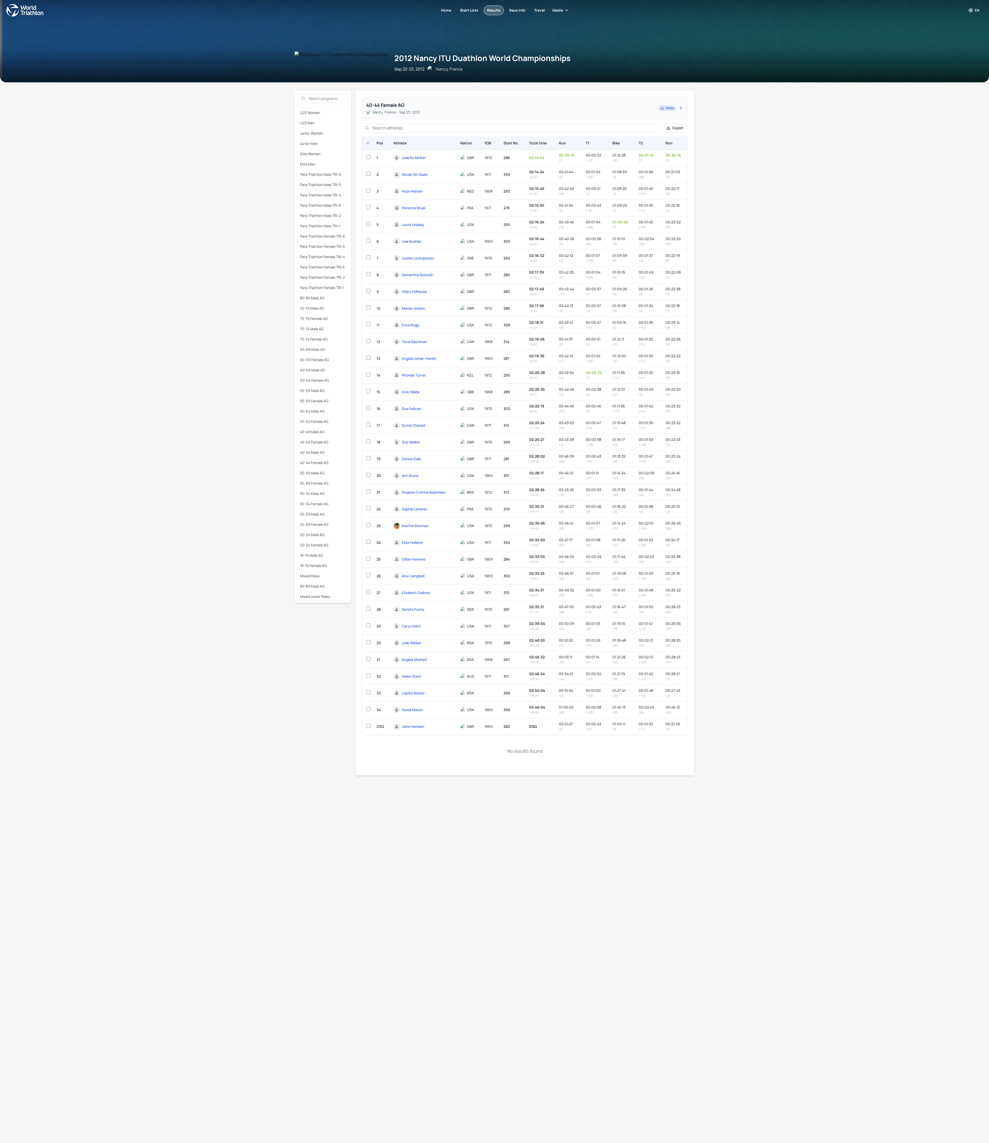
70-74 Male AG (312, 328)
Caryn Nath (411, 626)
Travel (539, 10)
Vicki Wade (411, 391)
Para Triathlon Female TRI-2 (322, 277)
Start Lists (469, 10)
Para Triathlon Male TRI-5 (320, 184)
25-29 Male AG (312, 514)
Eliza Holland (412, 542)
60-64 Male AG (312, 370)
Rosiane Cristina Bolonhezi (423, 492)
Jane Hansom (413, 726)
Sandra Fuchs (413, 609)
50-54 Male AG (312, 411)
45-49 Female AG (314, 442)
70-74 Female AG (314, 339)
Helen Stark (411, 676)
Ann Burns (410, 475)
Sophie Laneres (414, 509)
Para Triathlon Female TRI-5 (322, 246)
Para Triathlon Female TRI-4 (322, 256)
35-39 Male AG (312, 472)
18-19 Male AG (311, 555)
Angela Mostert (414, 659)
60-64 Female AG (314, 380)
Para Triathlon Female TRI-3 (322, 267)
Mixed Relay (310, 575)
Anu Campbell (413, 575)
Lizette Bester (413, 693)
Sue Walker (411, 442)
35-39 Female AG (314, 483)
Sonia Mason (412, 709)
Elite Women (310, 153)
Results (493, 10)
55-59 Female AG (314, 400)
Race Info (517, 10)
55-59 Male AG (312, 390)
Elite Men (307, 164)
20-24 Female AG (314, 545)
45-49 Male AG (312, 431)
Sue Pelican (411, 408)
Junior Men (309, 143)
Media (557, 10)
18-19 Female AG (313, 565)
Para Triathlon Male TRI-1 (320, 225)
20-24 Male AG (312, 534)
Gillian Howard (413, 559)
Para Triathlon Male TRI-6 (320, 174)
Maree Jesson (413, 308)
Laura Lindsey (413, 224)
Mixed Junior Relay (315, 596)
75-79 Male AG (312, 308)
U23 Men (307, 122)
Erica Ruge (410, 324)
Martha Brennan (415, 525)
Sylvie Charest (414, 425)
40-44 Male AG (312, 452)
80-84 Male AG (312, 297)
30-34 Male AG (312, 493)
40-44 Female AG (314, 462)
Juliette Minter (414, 157)
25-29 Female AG (314, 524)
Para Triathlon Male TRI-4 (320, 195)
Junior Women (311, 133)
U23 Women (310, 112)
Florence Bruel (413, 207)
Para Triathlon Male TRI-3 (320, 205)
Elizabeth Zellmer (416, 592)
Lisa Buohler (412, 241)
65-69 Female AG (314, 359)
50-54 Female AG (314, 421)
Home (446, 10)
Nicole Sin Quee (415, 174)
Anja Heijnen (412, 191)
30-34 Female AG (314, 503)
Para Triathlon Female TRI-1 (322, 287)
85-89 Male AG (312, 586)
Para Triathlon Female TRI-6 (322, 236)
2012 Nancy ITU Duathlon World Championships (482, 58)
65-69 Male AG (312, 349)
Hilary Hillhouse (414, 291)
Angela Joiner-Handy (419, 358)
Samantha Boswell (417, 274)
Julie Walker (411, 642)
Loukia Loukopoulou (418, 258)
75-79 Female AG (314, 318)
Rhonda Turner (414, 375)
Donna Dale (411, 458)
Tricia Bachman (414, 341)
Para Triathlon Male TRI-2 (320, 215)
